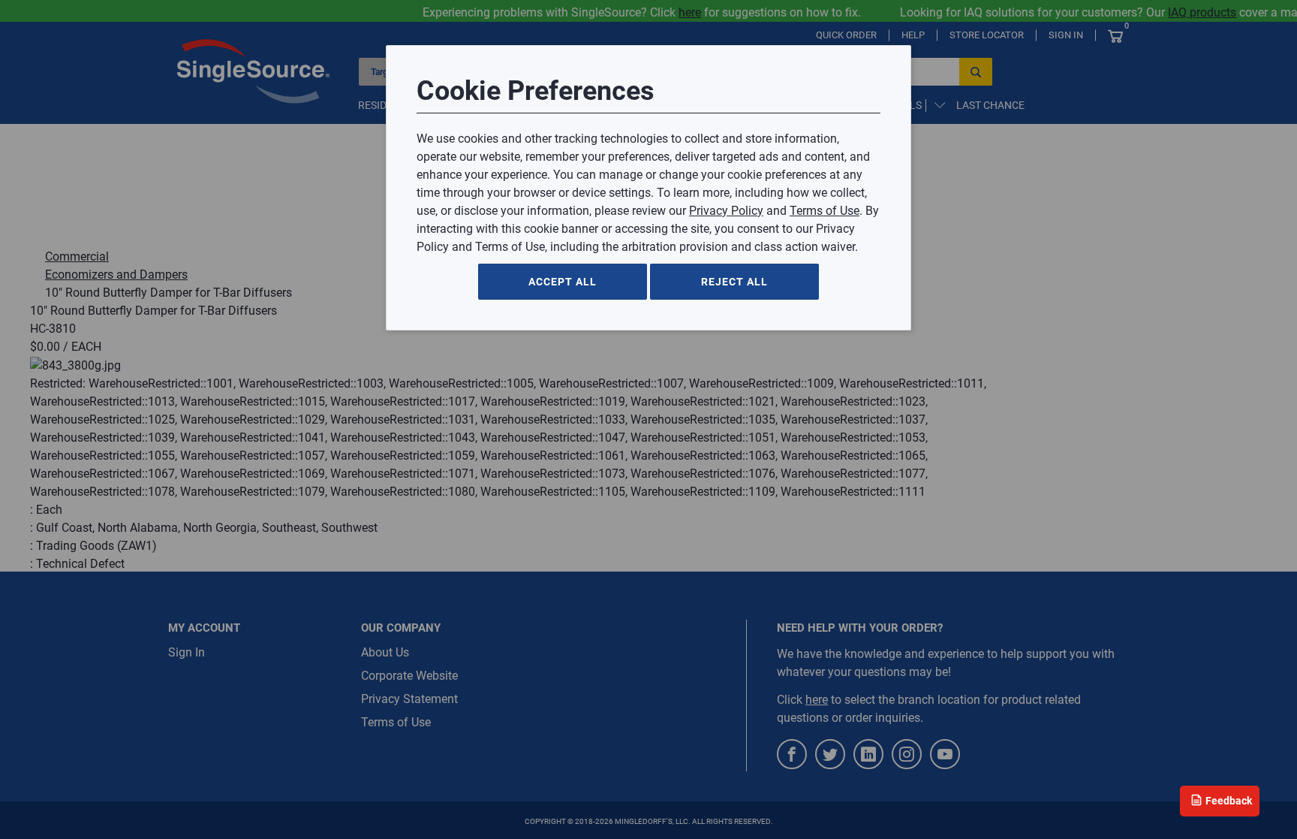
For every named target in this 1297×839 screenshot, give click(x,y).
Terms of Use (824, 211)
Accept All (562, 282)
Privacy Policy (726, 211)
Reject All (734, 282)
